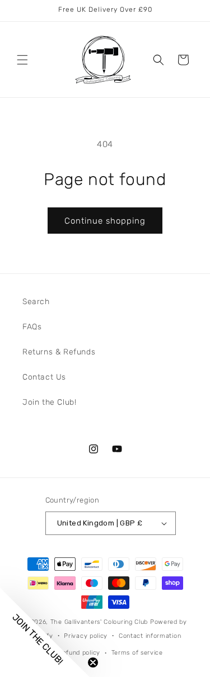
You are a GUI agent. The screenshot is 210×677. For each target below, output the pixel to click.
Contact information (150, 636)
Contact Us (44, 377)
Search (36, 301)
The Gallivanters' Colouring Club (99, 622)
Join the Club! (49, 402)
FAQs (31, 327)
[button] (22, 60)
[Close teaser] (93, 662)
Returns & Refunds (58, 352)
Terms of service (137, 652)
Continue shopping (105, 221)
